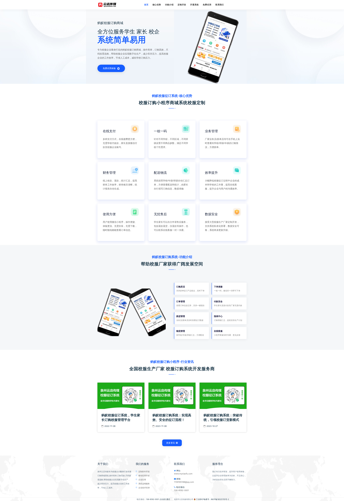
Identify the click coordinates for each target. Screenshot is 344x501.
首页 (146, 4)
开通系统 (194, 4)
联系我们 (219, 4)
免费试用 (207, 4)
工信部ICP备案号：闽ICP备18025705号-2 (212, 499)
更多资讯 (170, 442)
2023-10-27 (212, 426)
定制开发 (182, 4)
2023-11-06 (161, 426)
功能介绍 (169, 4)
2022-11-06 (109, 426)
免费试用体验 (109, 68)
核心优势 (157, 4)
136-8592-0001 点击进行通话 (158, 499)
